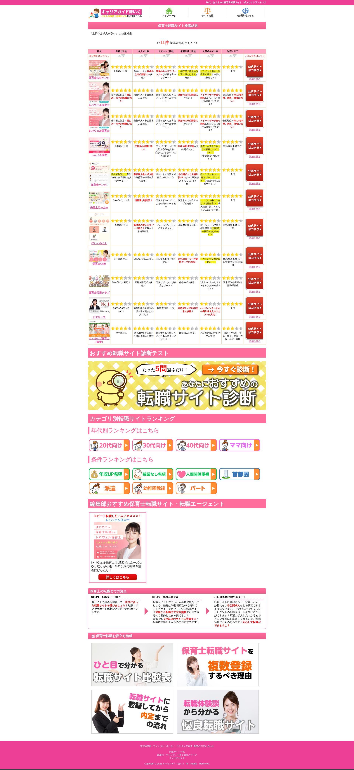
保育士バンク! (99, 184)
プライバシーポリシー (164, 746)
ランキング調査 (184, 746)
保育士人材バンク (99, 77)
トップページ (169, 15)
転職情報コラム (245, 15)
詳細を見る (254, 79)
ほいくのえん (99, 243)
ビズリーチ (99, 317)
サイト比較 (208, 15)
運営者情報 (145, 746)
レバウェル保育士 (99, 104)
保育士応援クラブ (99, 292)
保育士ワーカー (99, 207)
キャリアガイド (177, 758)
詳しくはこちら (117, 577)
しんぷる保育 (99, 154)
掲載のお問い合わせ (204, 746)
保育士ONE (99, 263)
